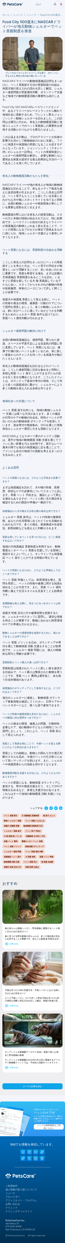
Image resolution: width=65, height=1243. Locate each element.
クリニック (11, 1207)
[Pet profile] (55, 4)
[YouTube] (35, 1152)
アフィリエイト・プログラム (21, 1200)
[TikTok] (42, 1152)
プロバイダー (12, 1196)
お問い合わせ (12, 1203)
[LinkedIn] (35, 1158)
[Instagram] (29, 1152)
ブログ (38, 4)
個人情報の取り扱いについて (21, 1189)
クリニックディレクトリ (18, 1211)
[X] (29, 1158)
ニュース (18, 14)
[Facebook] (23, 1152)
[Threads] (42, 1158)
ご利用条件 (11, 1185)
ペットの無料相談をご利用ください (48, 1127)
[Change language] (61, 4)
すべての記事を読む (32, 1086)
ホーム (6, 14)
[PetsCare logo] (12, 4)
